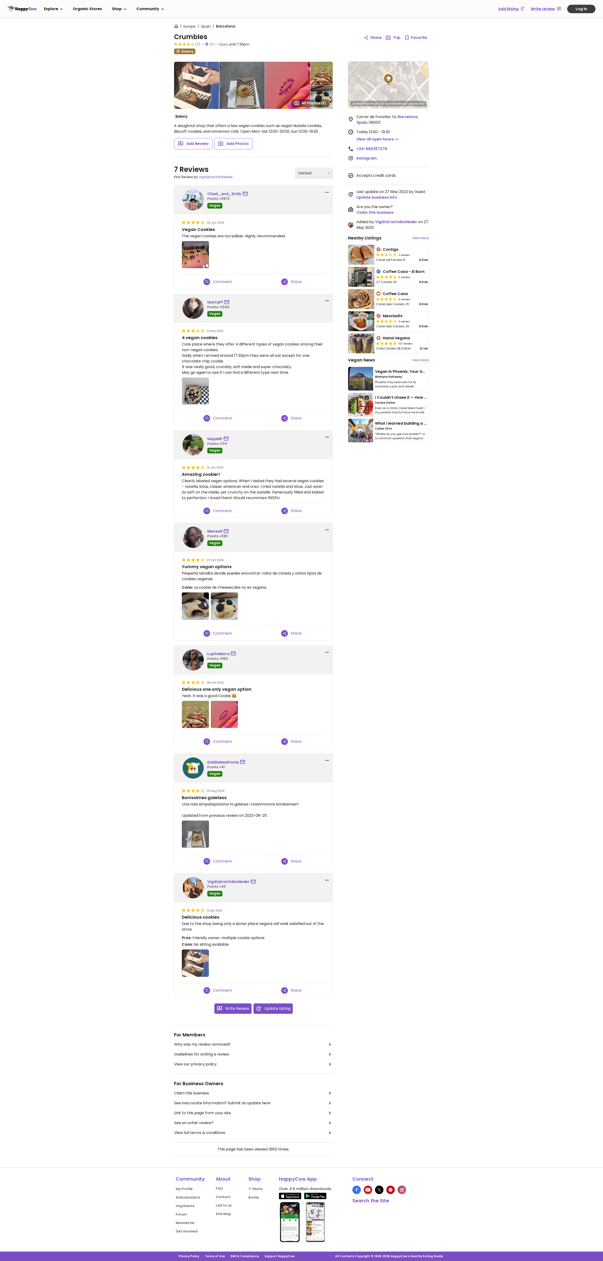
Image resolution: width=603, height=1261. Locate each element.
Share (376, 37)
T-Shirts (256, 1189)
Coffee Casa (395, 293)
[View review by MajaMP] (193, 444)
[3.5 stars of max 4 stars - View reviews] (386, 321)
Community (147, 9)
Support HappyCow (279, 1256)
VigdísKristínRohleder (216, 177)
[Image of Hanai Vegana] (361, 343)
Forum (181, 1214)
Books (254, 1197)
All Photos (314, 103)
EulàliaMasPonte (223, 762)
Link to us (224, 1205)
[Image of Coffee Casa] (361, 299)
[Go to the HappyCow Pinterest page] (390, 1190)
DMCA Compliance (244, 1256)
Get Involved (187, 1231)
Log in (581, 9)
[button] (388, 79)
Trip (396, 37)
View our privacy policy (195, 1064)
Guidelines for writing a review (201, 1054)
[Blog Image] (360, 378)
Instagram (366, 158)
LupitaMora (218, 654)
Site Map (223, 1214)
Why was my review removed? (202, 1044)
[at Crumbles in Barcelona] (195, 391)
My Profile (184, 1189)
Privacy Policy (189, 1256)
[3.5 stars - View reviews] (386, 299)
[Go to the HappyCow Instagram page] (402, 1190)
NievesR (214, 531)
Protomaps (371, 104)
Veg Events (185, 1205)
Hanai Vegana (396, 338)
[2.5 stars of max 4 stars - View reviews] (386, 255)
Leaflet (356, 104)
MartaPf (215, 302)
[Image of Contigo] (361, 255)
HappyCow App (298, 1179)
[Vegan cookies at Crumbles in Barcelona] (195, 254)
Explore (51, 9)
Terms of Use (215, 1256)
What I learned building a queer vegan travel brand (424, 423)
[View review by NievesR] (193, 537)
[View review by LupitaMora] (193, 660)
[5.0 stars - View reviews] (386, 343)
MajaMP (214, 439)
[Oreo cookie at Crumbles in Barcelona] (224, 606)
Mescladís (393, 316)
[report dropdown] (327, 192)
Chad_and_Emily (224, 194)
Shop (117, 9)
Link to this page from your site (202, 1113)
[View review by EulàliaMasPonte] (193, 768)
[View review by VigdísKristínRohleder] (193, 887)
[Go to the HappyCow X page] (379, 1190)
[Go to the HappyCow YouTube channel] (368, 1190)
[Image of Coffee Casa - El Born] (361, 277)
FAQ (219, 1188)
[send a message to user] (246, 194)
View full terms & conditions (199, 1132)
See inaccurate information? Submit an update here (222, 1103)
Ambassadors (188, 1197)
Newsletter (185, 1222)
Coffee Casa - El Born (403, 271)
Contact (223, 1197)
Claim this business (191, 1093)
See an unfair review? (193, 1122)
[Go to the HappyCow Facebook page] (356, 1190)
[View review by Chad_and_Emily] (193, 200)
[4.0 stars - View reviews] (184, 44)
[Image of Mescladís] (361, 321)
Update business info (376, 197)
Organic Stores (87, 9)
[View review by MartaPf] (193, 308)
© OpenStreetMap (394, 104)
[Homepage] (22, 8)
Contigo (391, 249)
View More (420, 238)
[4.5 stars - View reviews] (386, 277)
